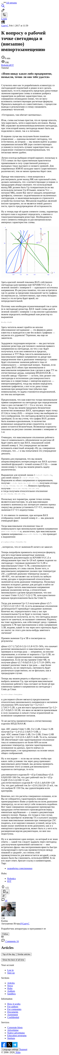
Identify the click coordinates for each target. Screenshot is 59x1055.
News (10, 985)
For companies (14, 1009)
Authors (11, 991)
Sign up (11, 973)
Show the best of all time (13, 960)
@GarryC (24, 923)
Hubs (9, 988)
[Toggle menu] (2, 3)
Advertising (12, 1030)
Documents (12, 1012)
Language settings (10, 1049)
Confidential (13, 1017)
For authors (12, 1006)
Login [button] (4, 18)
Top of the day (8, 954)
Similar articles (23, 954)
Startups (11, 1038)
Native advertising (16, 1033)
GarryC (4, 25)
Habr (18, 1052)
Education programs (16, 1035)
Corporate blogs (15, 1027)
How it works (13, 1004)
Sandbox (11, 993)
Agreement (12, 1014)
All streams (11, 2)
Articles (11, 983)
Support (23, 1049)
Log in (10, 970)
